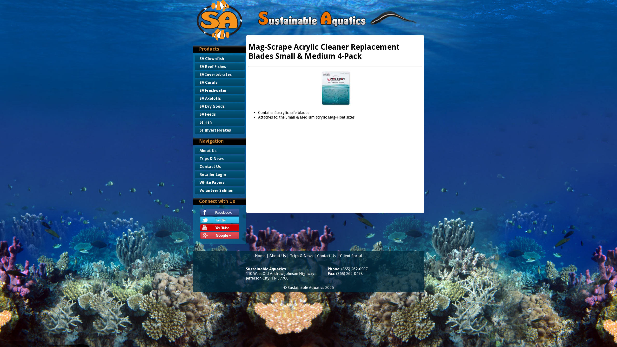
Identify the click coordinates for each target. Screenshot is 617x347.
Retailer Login (213, 174)
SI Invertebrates (215, 130)
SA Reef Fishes (213, 66)
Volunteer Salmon (217, 190)
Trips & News (212, 158)
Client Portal (351, 256)
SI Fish (206, 122)
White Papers (212, 182)
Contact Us (210, 166)
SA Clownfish (212, 58)
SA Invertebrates (216, 74)
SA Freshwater (213, 90)
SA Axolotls (210, 98)
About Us (208, 150)
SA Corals (208, 82)
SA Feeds (208, 114)
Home (260, 256)
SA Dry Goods (212, 106)
